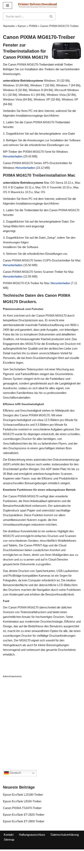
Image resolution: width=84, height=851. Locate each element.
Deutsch (15, 772)
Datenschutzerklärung (65, 834)
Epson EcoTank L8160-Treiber (22, 801)
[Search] (51, 16)
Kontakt (8, 834)
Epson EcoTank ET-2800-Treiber (23, 821)
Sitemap (9, 839)
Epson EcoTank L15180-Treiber (23, 794)
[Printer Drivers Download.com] (37, 5)
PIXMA (33, 25)
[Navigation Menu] (7, 5)
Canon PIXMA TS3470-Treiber (22, 808)
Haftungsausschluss (32, 834)
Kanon (22, 25)
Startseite (9, 25)
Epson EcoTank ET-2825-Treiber (23, 814)
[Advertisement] (42, 720)
